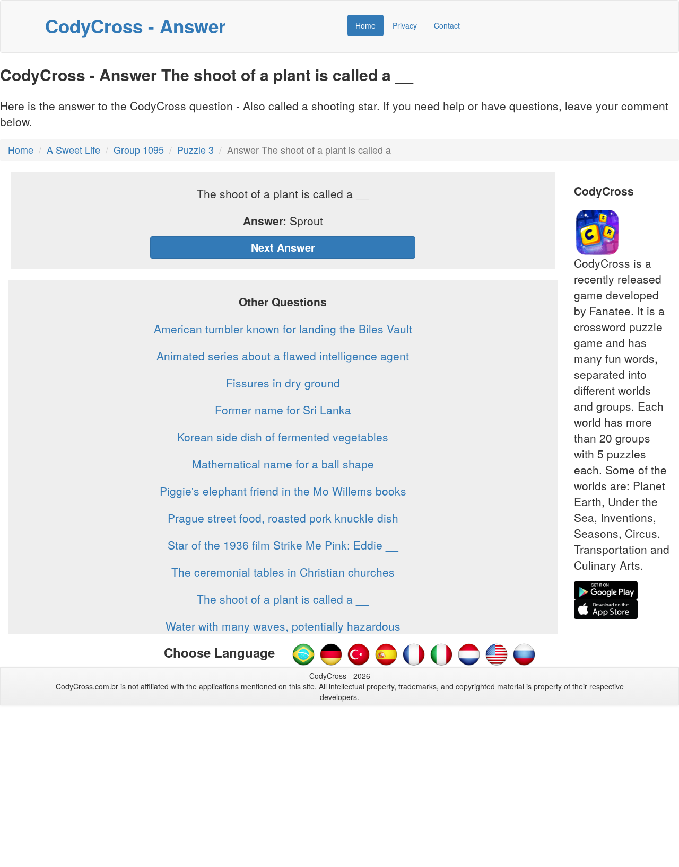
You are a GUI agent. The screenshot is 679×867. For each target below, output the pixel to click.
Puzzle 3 (195, 149)
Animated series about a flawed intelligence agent (282, 356)
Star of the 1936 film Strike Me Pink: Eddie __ (283, 545)
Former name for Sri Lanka (283, 410)
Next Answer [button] (283, 247)
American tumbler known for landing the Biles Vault (283, 329)
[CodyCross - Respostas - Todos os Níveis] (303, 653)
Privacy (405, 25)
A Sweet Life (73, 149)
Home (365, 25)
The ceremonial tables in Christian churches (283, 572)
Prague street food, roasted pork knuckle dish (283, 518)
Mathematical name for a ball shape (283, 464)
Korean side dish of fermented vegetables (282, 437)
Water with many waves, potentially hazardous (283, 626)
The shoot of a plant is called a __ (283, 599)
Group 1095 (139, 149)
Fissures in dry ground (283, 383)
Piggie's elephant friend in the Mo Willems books (283, 491)
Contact (447, 25)
